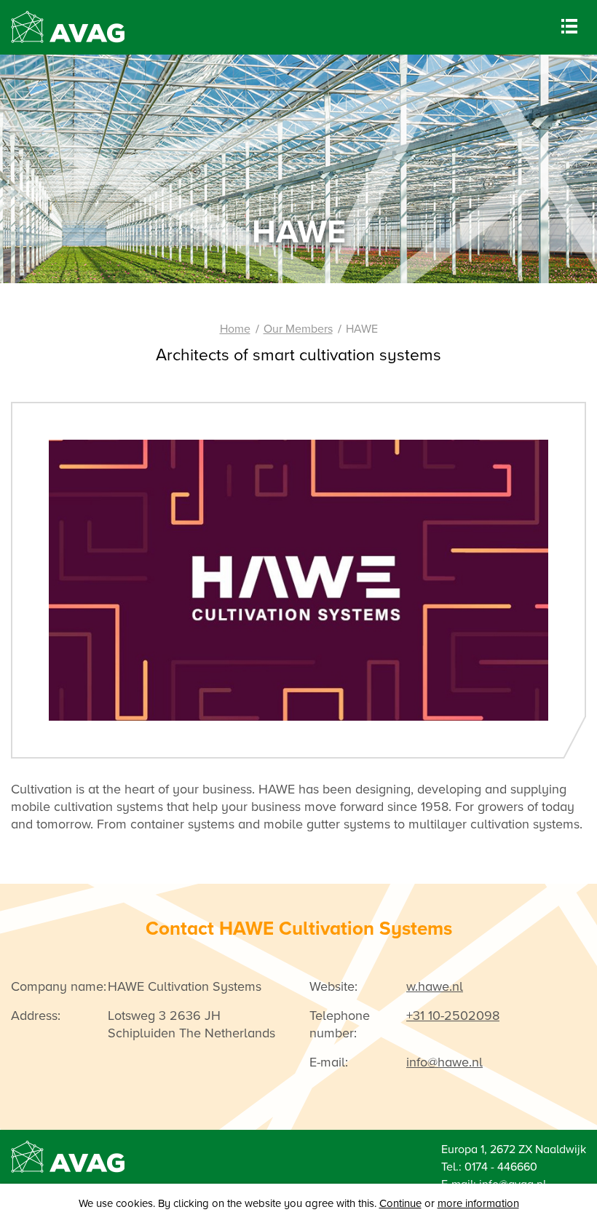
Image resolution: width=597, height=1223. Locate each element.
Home (235, 329)
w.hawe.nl (434, 986)
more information (478, 1203)
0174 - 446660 (500, 1167)
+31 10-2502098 (452, 1016)
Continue (400, 1203)
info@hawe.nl (444, 1062)
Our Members (298, 329)
